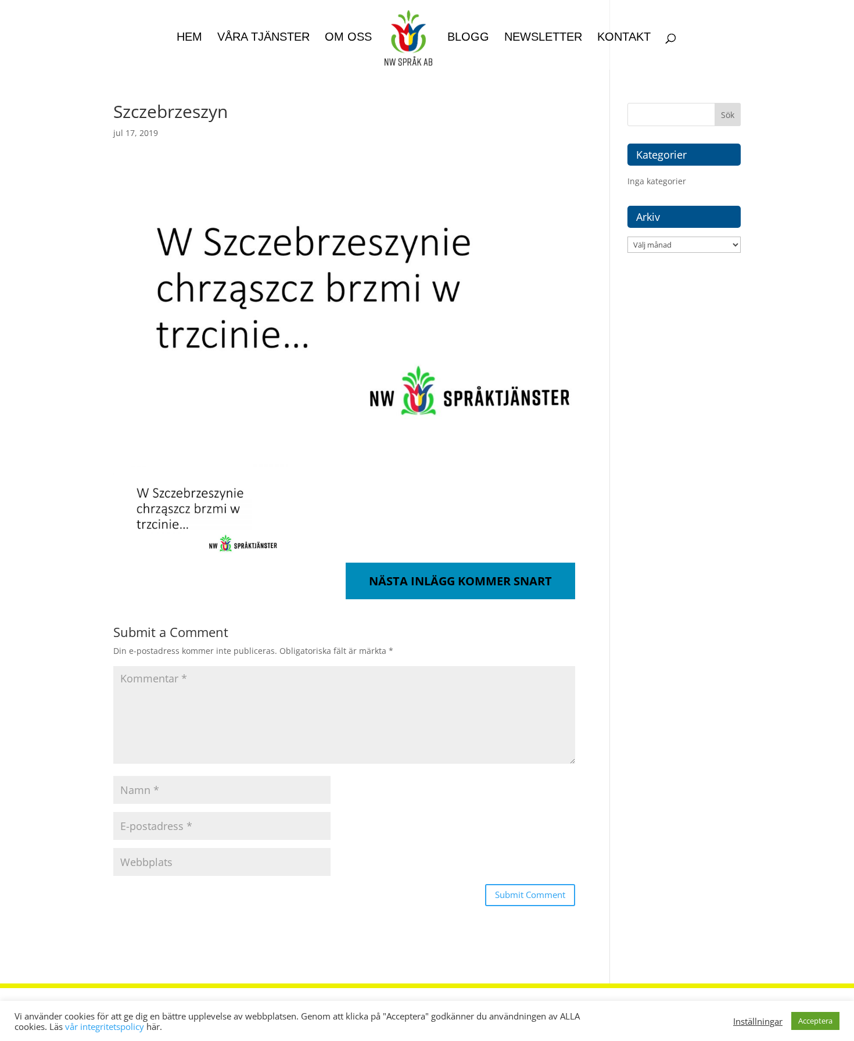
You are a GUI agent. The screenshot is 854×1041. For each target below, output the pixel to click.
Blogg (468, 38)
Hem (189, 38)
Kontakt (624, 38)
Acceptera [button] (815, 1020)
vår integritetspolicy (104, 1026)
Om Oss (348, 38)
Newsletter (543, 38)
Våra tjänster (263, 38)
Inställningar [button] (758, 1021)
